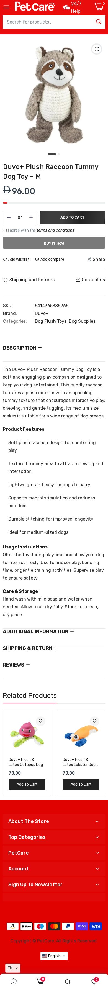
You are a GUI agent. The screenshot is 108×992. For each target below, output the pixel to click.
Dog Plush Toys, (52, 321)
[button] (12, 968)
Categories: (15, 321)
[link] (40, 721)
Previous (10, 753)
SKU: (7, 305)
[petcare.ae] (35, 7)
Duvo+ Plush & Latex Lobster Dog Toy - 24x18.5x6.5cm (79, 762)
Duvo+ (42, 313)
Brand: (10, 313)
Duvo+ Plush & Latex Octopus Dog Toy (26, 762)
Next (98, 753)
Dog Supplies (82, 321)
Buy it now (54, 243)
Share (99, 259)
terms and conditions (55, 230)
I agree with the (41, 230)
